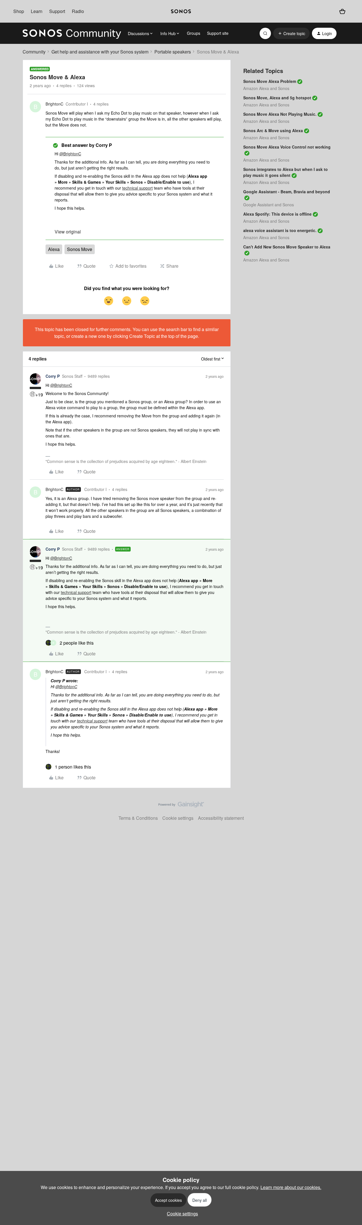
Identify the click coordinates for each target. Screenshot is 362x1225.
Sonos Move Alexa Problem (269, 81)
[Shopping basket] (342, 11)
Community (34, 51)
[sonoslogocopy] (181, 11)
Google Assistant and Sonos (268, 204)
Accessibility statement (221, 818)
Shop (18, 11)
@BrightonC (70, 153)
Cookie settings (177, 818)
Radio (78, 11)
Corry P (53, 376)
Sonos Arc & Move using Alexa (273, 130)
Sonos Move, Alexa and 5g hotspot (277, 97)
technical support (137, 188)
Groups (193, 33)
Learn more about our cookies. (290, 1187)
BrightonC (54, 104)
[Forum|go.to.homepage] (72, 33)
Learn (36, 11)
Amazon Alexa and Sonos (266, 88)
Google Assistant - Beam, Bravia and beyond (286, 191)
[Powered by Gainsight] (181, 806)
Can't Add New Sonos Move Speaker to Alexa (286, 247)
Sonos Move (79, 249)
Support (57, 11)
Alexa (54, 249)
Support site (218, 33)
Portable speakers (172, 51)
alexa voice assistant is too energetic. (279, 230)
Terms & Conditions (138, 818)
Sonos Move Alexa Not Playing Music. (279, 114)
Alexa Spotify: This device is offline (277, 214)
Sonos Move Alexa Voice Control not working (287, 147)
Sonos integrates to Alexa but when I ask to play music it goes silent (285, 172)
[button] (291, 33)
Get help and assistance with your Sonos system (99, 51)
